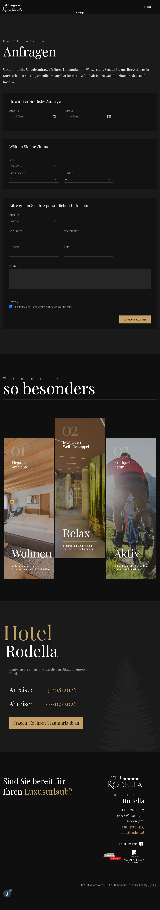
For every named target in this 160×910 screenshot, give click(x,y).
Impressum (120, 885)
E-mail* (14, 247)
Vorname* (15, 231)
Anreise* (15, 110)
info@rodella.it (132, 832)
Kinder (68, 173)
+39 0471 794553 (132, 826)
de (154, 7)
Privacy (14, 301)
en (149, 7)
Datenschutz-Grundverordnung (49, 306)
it (144, 7)
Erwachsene (17, 173)
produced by (136, 885)
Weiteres (15, 266)
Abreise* (69, 110)
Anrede (14, 215)
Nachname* (71, 231)
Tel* (67, 247)
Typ (11, 159)
